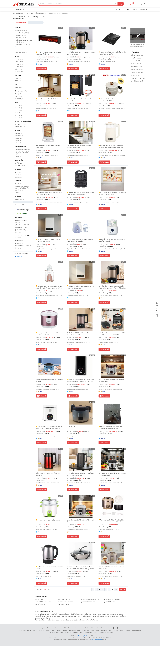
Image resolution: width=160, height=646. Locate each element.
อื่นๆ (16, 47)
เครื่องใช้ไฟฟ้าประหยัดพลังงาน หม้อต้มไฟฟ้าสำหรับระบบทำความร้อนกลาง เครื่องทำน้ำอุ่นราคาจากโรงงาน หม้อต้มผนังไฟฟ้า (80, 381)
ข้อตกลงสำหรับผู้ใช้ (61, 628)
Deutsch (65, 630)
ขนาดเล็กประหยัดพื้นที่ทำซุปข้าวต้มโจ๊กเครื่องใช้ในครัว (80, 521)
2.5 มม (18, 140)
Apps (133, 9)
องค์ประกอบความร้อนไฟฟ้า (138, 69)
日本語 (47, 630)
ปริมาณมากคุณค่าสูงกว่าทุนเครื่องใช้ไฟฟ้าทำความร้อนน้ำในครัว (79, 147)
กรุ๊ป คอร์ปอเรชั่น (22, 227)
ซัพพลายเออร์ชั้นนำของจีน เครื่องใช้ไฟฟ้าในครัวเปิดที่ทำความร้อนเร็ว (112, 53)
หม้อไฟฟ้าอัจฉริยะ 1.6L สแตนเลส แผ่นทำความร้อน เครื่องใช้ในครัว (110, 100)
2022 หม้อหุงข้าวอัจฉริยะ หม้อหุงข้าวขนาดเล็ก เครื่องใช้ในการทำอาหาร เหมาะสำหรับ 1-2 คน (49, 427)
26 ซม (18, 117)
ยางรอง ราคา (39, 599)
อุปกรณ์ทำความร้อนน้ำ (137, 81)
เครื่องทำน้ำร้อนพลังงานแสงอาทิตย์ (24, 41)
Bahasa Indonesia (136, 630)
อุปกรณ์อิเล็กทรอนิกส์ (21, 30)
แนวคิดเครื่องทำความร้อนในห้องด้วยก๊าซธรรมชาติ (79, 100)
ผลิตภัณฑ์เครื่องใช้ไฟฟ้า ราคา (112, 599)
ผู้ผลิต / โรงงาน (22, 225)
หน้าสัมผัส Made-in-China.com (89, 628)
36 (45, 589)
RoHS (18, 177)
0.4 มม (19, 136)
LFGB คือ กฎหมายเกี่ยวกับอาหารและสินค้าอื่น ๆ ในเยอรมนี (22, 188)
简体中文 (35, 630)
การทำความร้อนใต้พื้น (136, 72)
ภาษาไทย (115, 630)
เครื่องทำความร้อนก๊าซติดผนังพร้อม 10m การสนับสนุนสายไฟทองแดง (80, 287)
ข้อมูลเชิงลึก (108, 628)
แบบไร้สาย (20, 163)
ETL (17, 192)
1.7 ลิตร (19, 64)
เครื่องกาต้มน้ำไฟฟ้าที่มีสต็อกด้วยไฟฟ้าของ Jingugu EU (48, 474)
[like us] (114, 628)
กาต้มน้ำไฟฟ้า (22, 33)
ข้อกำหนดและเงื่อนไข (96, 639)
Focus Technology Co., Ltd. (81, 636)
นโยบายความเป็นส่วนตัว (74, 628)
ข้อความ (52, 628)
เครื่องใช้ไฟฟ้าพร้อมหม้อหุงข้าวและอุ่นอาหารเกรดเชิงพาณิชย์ (111, 380)
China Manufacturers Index (76, 632)
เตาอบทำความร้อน (135, 64)
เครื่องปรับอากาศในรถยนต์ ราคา (90, 599)
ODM (19, 241)
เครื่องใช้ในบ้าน (135, 75)
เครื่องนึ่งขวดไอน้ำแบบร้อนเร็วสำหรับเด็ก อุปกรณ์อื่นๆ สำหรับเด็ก (112, 240)
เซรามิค (18, 78)
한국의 (92, 630)
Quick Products (64, 632)
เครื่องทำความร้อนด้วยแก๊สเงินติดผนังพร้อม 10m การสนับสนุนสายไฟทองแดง (49, 100)
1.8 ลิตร (19, 62)
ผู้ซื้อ (117, 9)
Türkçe (121, 630)
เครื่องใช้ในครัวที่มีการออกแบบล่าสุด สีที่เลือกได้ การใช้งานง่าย (112, 568)
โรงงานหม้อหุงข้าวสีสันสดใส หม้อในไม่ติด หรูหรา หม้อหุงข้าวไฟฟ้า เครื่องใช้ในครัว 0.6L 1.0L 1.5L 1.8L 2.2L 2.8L (111, 521)
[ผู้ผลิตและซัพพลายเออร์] (23, 4)
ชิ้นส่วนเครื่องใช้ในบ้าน (137, 61)
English (29, 630)
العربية (97, 630)
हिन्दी (110, 630)
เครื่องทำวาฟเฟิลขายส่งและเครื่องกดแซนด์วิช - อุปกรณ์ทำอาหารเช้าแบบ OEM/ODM (112, 334)
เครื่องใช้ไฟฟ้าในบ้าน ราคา (43, 602)
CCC (18, 174)
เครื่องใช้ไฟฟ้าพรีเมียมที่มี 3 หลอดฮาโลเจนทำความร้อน (48, 147)
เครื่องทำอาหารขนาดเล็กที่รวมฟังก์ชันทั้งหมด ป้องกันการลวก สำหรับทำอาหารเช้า (80, 193)
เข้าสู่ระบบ (144, 5)
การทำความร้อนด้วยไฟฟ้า (65, 602)
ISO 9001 (19, 199)
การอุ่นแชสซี (20, 124)
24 (41, 589)
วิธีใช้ (126, 9)
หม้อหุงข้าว (21, 35)
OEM (19, 243)
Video (61, 28)
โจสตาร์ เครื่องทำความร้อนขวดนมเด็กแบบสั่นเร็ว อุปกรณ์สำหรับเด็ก (49, 193)
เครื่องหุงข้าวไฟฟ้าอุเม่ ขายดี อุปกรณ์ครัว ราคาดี (48, 521)
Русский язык (85, 630)
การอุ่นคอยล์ (20, 126)
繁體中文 (41, 630)
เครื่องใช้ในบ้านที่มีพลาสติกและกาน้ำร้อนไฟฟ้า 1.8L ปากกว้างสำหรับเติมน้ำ (80, 474)
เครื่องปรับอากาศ (23, 44)
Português (72, 630)
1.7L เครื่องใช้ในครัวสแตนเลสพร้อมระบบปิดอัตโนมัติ (49, 568)
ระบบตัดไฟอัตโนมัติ (22, 149)
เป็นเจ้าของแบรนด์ (23, 245)
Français (53, 630)
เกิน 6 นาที (19, 99)
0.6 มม (18, 143)
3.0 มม (18, 138)
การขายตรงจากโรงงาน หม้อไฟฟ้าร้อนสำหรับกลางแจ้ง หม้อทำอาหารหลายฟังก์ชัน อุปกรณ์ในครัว (80, 568)
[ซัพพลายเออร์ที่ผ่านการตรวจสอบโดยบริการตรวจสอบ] (23, 210)
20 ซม (18, 108)
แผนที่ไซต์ (100, 628)
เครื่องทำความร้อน (135, 58)
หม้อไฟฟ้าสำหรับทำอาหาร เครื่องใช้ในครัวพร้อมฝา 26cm (49, 380)
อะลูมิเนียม (19, 87)
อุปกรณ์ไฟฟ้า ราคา (109, 602)
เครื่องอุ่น (21, 38)
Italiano (78, 630)
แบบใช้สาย (20, 165)
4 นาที (18, 96)
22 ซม (18, 105)
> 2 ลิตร (19, 71)
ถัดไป (122, 589)
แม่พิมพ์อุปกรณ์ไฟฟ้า (136, 66)
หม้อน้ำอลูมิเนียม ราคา (64, 599)
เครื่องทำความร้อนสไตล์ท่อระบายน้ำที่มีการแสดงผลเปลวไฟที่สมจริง (49, 53)
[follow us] (117, 628)
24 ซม (18, 115)
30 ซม (18, 113)
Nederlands (104, 630)
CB (18, 184)
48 (49, 589)
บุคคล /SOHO (20, 230)
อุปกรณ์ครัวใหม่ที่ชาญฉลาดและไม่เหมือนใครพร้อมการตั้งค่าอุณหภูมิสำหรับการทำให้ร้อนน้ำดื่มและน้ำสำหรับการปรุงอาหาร (112, 287)
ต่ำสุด (18, 94)
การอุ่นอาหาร (71, 426)
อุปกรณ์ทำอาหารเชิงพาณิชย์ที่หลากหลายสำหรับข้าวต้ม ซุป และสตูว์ (112, 474)
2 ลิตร (18, 69)
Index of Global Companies (105, 632)
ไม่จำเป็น (18, 156)
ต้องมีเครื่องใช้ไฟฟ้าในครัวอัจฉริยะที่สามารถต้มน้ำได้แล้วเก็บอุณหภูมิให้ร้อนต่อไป (80, 334)
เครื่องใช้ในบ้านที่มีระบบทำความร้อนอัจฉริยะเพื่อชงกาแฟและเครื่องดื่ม (81, 53)
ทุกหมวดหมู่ (19, 9)
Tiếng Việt (127, 630)
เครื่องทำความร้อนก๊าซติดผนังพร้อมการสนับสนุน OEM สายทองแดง (48, 240)
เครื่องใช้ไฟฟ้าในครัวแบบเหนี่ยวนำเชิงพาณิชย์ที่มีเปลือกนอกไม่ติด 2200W (110, 427)
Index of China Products (91, 632)
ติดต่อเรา (19, 256)
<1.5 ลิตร (19, 59)
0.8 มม (18, 133)
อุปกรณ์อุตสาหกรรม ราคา (88, 602)
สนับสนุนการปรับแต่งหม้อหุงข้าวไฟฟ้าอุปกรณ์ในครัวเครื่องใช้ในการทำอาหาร (47, 334)
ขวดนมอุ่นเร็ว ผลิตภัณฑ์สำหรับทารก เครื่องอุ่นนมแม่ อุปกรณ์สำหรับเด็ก (80, 240)
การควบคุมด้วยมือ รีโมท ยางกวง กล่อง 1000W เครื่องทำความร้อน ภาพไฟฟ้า (112, 193)
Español (59, 630)
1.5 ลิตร (19, 66)
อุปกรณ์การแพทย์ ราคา (64, 604)
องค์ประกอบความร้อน (136, 55)
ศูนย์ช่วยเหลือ (45, 628)
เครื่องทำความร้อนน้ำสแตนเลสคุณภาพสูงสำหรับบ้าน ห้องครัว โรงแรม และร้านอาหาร (111, 147)
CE (18, 172)
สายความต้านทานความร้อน (138, 78)
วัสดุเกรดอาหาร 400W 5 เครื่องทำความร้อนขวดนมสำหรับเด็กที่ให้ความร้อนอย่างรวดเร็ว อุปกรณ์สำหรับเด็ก (49, 287)
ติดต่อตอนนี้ (42, 68)
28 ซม (18, 110)
